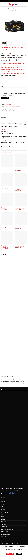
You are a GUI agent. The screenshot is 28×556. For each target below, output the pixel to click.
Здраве (3, 516)
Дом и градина (4, 521)
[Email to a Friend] (9, 110)
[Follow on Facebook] (10, 493)
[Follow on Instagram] (13, 493)
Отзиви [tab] (3, 119)
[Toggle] (26, 516)
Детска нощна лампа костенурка (5, 208)
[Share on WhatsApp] (2, 110)
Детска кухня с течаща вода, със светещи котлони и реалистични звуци (7, 246)
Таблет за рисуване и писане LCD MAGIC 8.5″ (20, 208)
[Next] (25, 26)
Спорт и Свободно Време (7, 529)
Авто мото (3, 524)
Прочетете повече (11, 384)
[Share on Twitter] (7, 110)
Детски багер (11, 106)
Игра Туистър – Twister (6, 226)
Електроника (4, 526)
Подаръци (3, 536)
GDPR (13, 94)
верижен (6, 106)
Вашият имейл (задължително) (8, 81)
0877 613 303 (16, 67)
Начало (10, 8)
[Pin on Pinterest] (11, 110)
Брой (2, 86)
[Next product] (13, 11)
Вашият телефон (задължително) (8, 75)
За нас (2, 504)
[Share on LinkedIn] (14, 110)
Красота (3, 519)
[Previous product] (15, 11)
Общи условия (6, 540)
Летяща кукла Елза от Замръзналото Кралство (20, 246)
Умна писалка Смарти (5, 186)
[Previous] (3, 26)
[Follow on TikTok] (15, 493)
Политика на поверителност (18, 540)
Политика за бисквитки (14, 541)
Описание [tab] (3, 117)
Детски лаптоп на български (7, 167)
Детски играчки (16, 8)
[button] (26, 4)
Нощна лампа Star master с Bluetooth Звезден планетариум (20, 188)
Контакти (3, 509)
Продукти (3, 506)
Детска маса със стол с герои (20, 227)
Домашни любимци (5, 534)
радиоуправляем (17, 106)
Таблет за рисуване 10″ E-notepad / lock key (20, 168)
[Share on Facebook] (4, 110)
